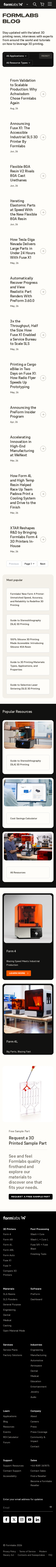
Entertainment (38, 1386)
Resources (8, 1426)
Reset (46, 56)
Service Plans (10, 1349)
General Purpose (12, 1304)
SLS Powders (10, 1299)
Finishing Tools (38, 1253)
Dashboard (36, 1299)
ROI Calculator (11, 1437)
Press (33, 1426)
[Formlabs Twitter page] (14, 1520)
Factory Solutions (12, 1355)
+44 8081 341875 (39, 1465)
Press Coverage (38, 1431)
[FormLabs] (13, 4)
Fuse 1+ (7, 1265)
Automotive (36, 1360)
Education (35, 1381)
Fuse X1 (7, 1260)
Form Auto (9, 1255)
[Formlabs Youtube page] (29, 1520)
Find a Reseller (38, 1476)
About (33, 1416)
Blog (5, 1421)
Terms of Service (27, 1551)
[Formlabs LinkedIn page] (37, 1520)
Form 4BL (8, 1249)
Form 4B (8, 1239)
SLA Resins (9, 1294)
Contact (34, 1446)
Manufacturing (38, 1355)
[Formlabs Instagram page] (22, 1520)
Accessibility (10, 1476)
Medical (7, 1320)
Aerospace (36, 1365)
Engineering (9, 1309)
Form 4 (7, 1234)
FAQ (50, 1555)
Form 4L (7, 1244)
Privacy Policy (9, 1551)
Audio (33, 1397)
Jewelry (34, 1391)
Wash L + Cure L (39, 1239)
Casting (7, 1325)
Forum (6, 1442)
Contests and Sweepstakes (31, 1555)
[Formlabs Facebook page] (6, 1520)
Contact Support (12, 1470)
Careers (34, 1421)
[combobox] (16, 56)
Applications (9, 1416)
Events (7, 1431)
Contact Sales (38, 1470)
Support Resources (13, 1465)
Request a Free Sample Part (30, 1196)
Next (42, 563)
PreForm (35, 1294)
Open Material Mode (14, 1330)
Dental (6, 1314)
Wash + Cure (37, 1234)
